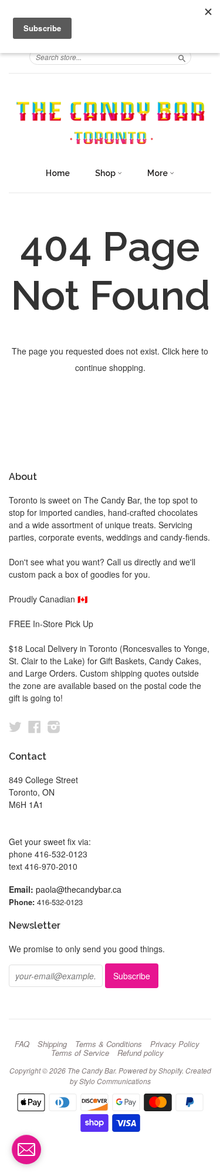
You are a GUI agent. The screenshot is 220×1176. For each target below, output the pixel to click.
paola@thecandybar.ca (78, 889)
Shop (106, 173)
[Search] (181, 56)
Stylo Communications (115, 1081)
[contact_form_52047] (26, 1149)
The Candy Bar (91, 1070)
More (158, 173)
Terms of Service (80, 1053)
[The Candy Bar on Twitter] (15, 726)
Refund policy (140, 1053)
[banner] (110, 123)
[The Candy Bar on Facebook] (34, 726)
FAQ (22, 1044)
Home (58, 173)
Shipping (52, 1044)
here (190, 351)
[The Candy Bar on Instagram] (54, 726)
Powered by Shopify (150, 1070)
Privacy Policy (174, 1044)
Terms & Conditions (108, 1044)
